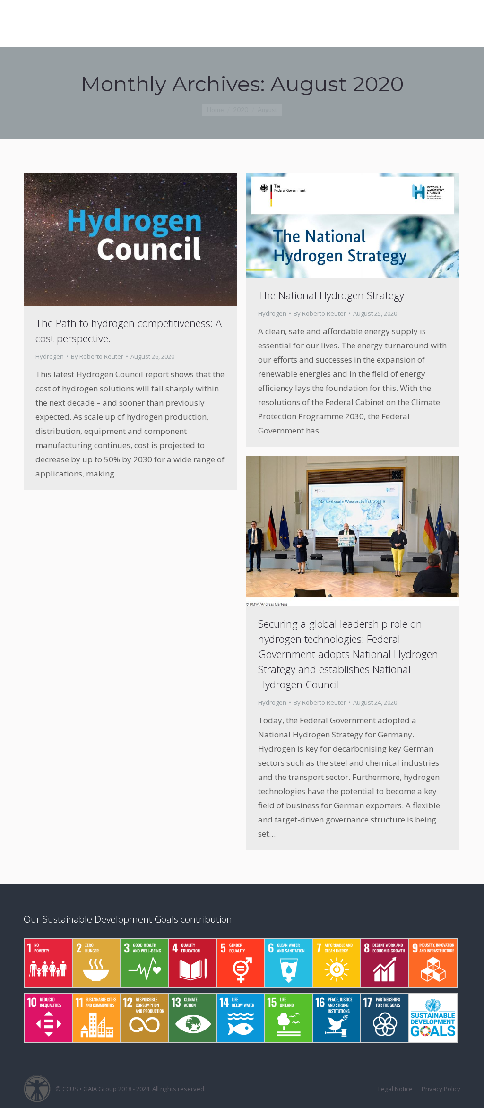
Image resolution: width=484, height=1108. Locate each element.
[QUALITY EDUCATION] (192, 963)
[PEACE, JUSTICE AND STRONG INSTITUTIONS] (336, 1018)
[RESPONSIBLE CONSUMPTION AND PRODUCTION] (144, 1018)
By (97, 356)
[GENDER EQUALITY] (240, 963)
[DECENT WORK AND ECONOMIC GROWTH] (384, 963)
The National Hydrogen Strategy (331, 295)
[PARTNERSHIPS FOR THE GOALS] (384, 1018)
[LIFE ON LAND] (288, 1018)
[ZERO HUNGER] (96, 963)
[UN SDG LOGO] (432, 1018)
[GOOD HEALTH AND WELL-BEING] (144, 963)
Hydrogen (49, 356)
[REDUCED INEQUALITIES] (48, 1018)
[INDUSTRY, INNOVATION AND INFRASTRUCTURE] (432, 963)
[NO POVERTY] (48, 963)
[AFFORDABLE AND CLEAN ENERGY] (336, 963)
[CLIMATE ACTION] (192, 1018)
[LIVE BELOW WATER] (240, 1018)
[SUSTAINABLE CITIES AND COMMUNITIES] (96, 1018)
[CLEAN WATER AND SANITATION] (288, 963)
